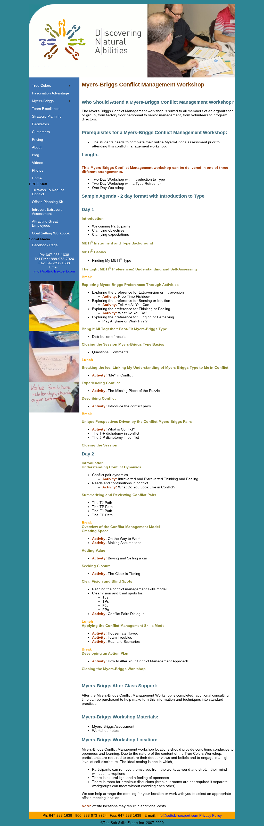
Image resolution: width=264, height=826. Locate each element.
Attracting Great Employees (45, 223)
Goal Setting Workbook (51, 233)
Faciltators (40, 124)
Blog (35, 155)
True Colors (41, 85)
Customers (41, 132)
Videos (37, 163)
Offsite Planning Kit (47, 202)
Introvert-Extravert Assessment (47, 211)
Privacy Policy (210, 815)
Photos (37, 170)
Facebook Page (45, 245)
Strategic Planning (47, 116)
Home (37, 178)
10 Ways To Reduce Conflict (48, 192)
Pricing (37, 139)
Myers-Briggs (43, 101)
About (37, 147)
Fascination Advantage (50, 93)
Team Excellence (46, 109)
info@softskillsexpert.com (54, 271)
